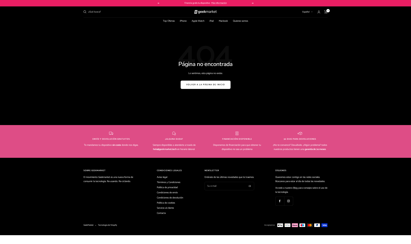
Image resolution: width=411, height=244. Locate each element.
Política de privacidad (167, 187)
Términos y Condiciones (168, 182)
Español (306, 12)
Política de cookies (166, 203)
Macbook (223, 21)
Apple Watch (198, 21)
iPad (212, 21)
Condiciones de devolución (170, 198)
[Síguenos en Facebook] (279, 201)
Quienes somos (240, 21)
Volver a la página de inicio (205, 84)
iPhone (183, 21)
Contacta (161, 213)
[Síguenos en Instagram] (288, 201)
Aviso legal (162, 177)
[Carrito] (326, 11)
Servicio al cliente (165, 208)
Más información (219, 3)
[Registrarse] (249, 186)
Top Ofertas (169, 21)
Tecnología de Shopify (107, 225)
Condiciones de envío (167, 193)
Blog (295, 188)
